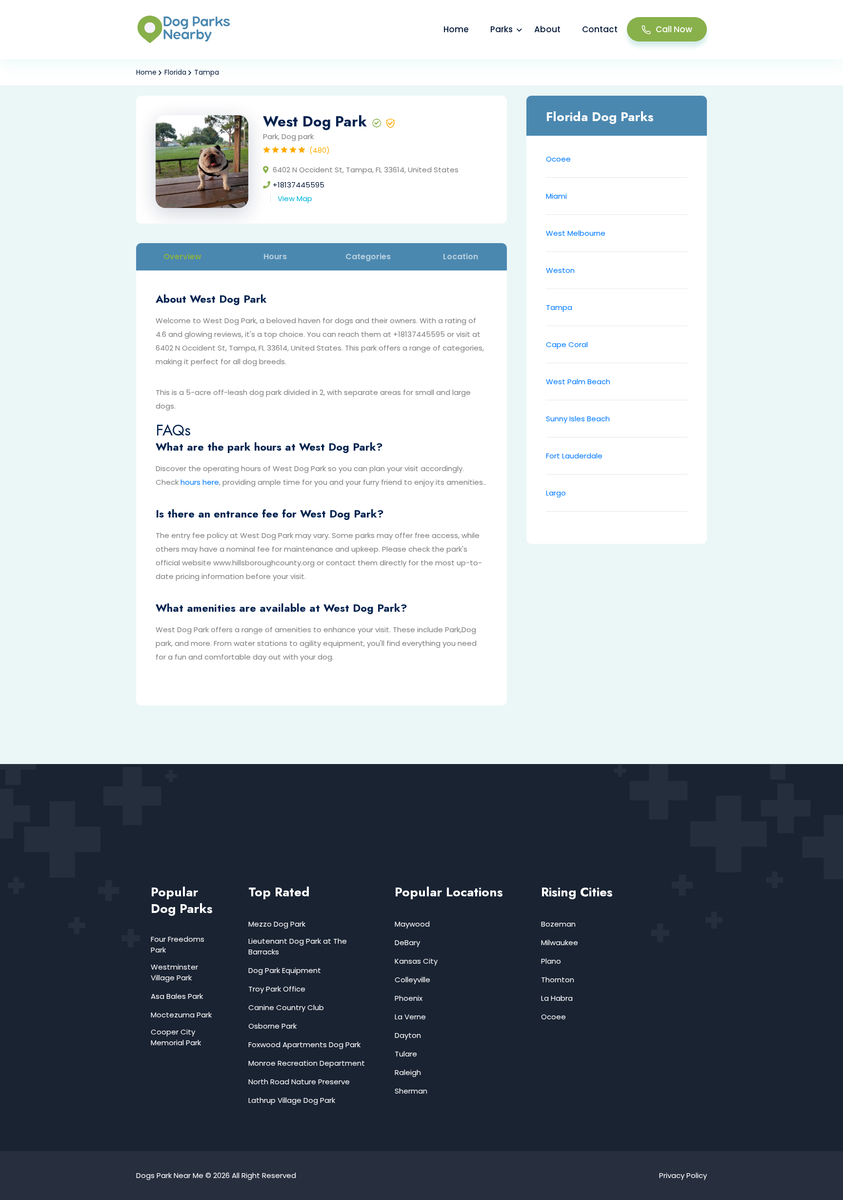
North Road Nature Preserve (299, 1081)
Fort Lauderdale (574, 456)
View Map (295, 198)
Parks (501, 29)
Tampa (206, 72)
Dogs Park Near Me (169, 1175)
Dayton (408, 1035)
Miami (556, 196)
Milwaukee (559, 942)
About (547, 29)
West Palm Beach (578, 381)
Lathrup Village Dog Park (291, 1100)
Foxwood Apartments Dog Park (304, 1044)
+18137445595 (298, 185)
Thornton (557, 979)
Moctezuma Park (181, 1015)
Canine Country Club (286, 1007)
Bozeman (558, 924)
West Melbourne (575, 233)
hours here (200, 482)
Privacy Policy (683, 1175)
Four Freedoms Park (177, 944)
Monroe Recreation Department (306, 1063)
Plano (551, 961)
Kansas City (416, 961)
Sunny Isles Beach (578, 419)
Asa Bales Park (177, 996)
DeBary (407, 942)
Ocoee (558, 159)
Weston (560, 270)
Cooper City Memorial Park (176, 1037)
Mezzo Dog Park (276, 924)
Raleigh (408, 1072)
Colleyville (412, 979)
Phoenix (408, 998)
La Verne (410, 1017)
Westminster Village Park (174, 972)
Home (456, 29)
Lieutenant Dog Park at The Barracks (297, 946)
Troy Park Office (276, 989)
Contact (600, 29)
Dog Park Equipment (284, 970)
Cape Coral (567, 344)
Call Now (674, 29)
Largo (556, 493)
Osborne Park (272, 1026)
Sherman (411, 1091)
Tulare (406, 1054)
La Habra (557, 998)
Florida (175, 72)
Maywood (412, 924)
